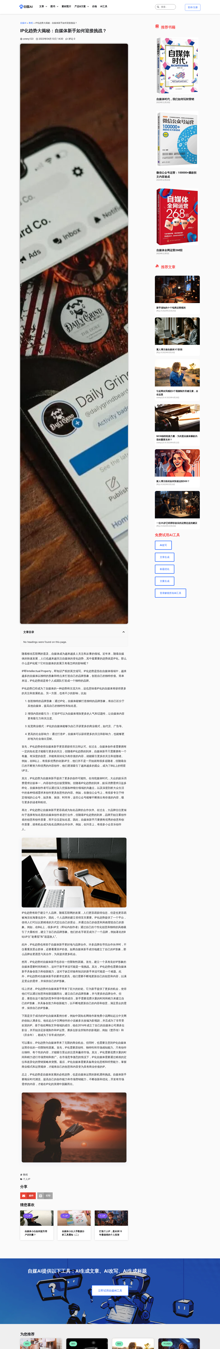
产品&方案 (80, 6)
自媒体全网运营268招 (169, 250)
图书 (52, 6)
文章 (41, 6)
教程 (31, 23)
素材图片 (66, 6)
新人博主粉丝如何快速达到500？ (173, 481)
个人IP (26, 1179)
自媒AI (23, 23)
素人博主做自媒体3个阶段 (169, 349)
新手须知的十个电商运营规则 (171, 307)
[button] (123, 632)
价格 (94, 6)
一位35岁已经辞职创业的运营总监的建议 (176, 523)
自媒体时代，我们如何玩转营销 (175, 99)
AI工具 (103, 6)
